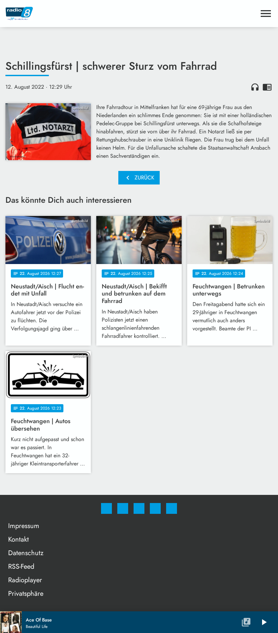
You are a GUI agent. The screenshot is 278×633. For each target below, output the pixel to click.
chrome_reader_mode (267, 87)
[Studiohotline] (155, 508)
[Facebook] (106, 508)
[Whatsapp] (139, 508)
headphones (255, 87)
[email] (171, 508)
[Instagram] (122, 508)
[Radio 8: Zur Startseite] (130, 13)
